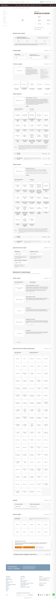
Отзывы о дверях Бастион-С (24, 584)
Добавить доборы (17, 506)
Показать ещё (18, 342)
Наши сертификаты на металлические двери (26, 583)
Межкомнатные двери (9, 579)
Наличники (7, 588)
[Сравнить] (37, 29)
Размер (4, 12)
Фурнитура (7, 583)
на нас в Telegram (14, 567)
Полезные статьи (22, 585)
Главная (16, 5)
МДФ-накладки (8, 585)
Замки (7, 580)
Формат (4, 21)
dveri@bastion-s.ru (41, 585)
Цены (37, 5)
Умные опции (5, 17)
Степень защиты (5, 13)
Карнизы (7, 589)
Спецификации (5, 22)
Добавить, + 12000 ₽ (18, 262)
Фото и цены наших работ (24, 580)
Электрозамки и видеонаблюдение (11, 584)
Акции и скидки (33, 5)
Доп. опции (4, 16)
